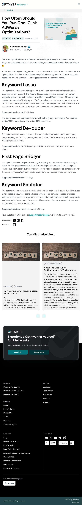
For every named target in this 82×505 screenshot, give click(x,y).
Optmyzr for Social (11, 395)
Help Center (8, 464)
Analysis (46, 402)
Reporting (47, 398)
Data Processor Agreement (72, 499)
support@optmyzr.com (39, 215)
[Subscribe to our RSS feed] (14, 224)
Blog (5, 437)
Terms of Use (75, 502)
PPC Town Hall (9, 445)
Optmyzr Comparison (12, 461)
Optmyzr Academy (10, 441)
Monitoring (47, 387)
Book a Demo (39, 352)
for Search (21, 5)
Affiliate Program (10, 424)
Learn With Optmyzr (11, 449)
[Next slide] (44, 316)
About (5, 405)
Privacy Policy (75, 500)
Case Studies (8, 457)
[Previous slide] (38, 316)
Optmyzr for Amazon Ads (13, 391)
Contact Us (7, 413)
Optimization (48, 391)
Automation (47, 395)
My (5, 297)
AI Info (6, 417)
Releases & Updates (11, 468)
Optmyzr (6, 38)
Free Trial (7, 420)
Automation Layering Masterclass (16, 453)
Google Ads (17, 38)
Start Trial (17, 352)
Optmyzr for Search (11, 387)
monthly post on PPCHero (14, 300)
